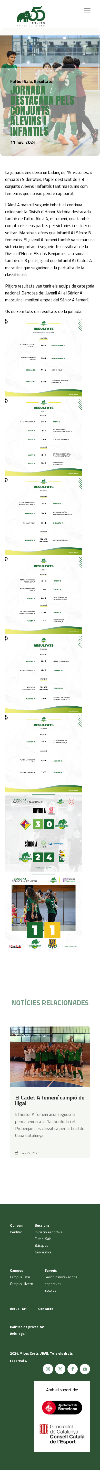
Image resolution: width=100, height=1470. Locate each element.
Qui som (16, 1225)
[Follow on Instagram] (48, 1369)
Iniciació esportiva (48, 1232)
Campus (16, 1270)
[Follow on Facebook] (72, 1369)
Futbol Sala (23, 1035)
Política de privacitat (27, 1326)
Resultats (41, 1035)
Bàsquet (41, 1245)
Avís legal (18, 1333)
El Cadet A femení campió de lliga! (50, 1092)
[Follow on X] (60, 1369)
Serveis (51, 1270)
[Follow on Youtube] (85, 1369)
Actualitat (18, 1308)
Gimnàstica (43, 1252)
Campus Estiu (20, 1277)
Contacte (45, 1308)
